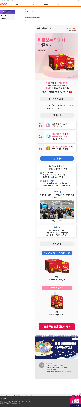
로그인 (79, 0)
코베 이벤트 (3, 15)
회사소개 (2, 395)
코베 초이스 (3, 18)
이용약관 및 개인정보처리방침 (14, 395)
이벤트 (58, 4)
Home (80, 8)
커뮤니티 (71, 4)
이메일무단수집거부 (28, 395)
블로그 (12, 0)
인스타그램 (7, 0)
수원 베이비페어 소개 (20, 4)
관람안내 (46, 4)
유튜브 (15, 0)
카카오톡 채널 (2, 0)
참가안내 (33, 4)
